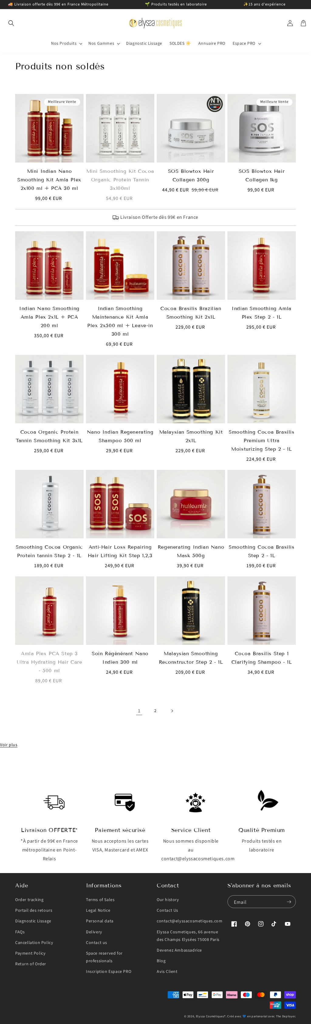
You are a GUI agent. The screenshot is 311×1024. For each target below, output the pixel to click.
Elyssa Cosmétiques (210, 1016)
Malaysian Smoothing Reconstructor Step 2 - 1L (191, 658)
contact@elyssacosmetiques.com (189, 921)
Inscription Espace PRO (108, 972)
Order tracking (29, 900)
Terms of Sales (100, 900)
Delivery (94, 932)
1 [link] (139, 711)
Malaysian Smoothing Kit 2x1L (191, 436)
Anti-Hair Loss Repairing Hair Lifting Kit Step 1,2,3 (120, 551)
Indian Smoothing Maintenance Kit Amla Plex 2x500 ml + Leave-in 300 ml (120, 321)
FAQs (20, 932)
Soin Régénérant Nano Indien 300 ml (120, 658)
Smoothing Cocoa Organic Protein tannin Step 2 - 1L (49, 551)
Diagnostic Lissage (33, 921)
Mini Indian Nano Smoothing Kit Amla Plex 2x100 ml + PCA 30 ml (49, 179)
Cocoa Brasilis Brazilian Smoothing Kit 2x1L (190, 313)
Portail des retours (33, 910)
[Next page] (172, 711)
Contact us (96, 943)
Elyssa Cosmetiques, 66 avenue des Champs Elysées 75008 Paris (188, 936)
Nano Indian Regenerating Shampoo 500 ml (120, 436)
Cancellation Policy (34, 943)
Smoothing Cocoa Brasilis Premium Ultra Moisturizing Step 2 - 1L (261, 440)
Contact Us (167, 910)
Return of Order (30, 964)
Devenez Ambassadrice (179, 950)
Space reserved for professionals (104, 957)
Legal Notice (98, 910)
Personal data (100, 921)
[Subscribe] (289, 901)
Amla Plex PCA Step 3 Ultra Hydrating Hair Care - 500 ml (49, 662)
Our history (168, 900)
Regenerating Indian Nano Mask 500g (191, 551)
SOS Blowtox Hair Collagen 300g (191, 175)
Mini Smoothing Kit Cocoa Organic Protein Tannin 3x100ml (120, 179)
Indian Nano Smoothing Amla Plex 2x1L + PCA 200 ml (49, 317)
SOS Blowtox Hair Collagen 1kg (262, 175)
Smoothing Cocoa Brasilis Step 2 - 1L (261, 551)
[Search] (11, 23)
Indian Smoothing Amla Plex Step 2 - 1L (262, 313)
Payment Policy (30, 953)
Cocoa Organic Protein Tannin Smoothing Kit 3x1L (49, 436)
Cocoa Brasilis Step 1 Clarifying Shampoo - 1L (261, 658)
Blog (161, 961)
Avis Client (167, 972)
